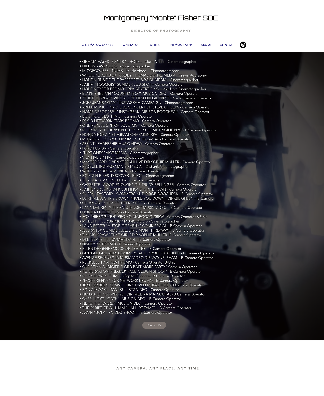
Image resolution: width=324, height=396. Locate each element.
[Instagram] (243, 45)
